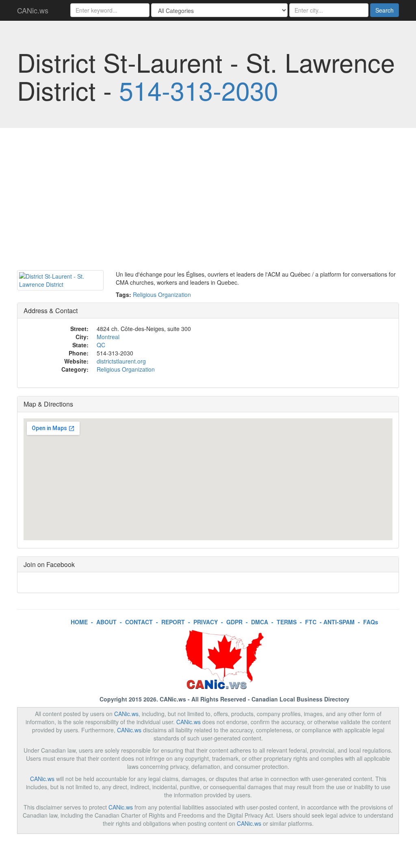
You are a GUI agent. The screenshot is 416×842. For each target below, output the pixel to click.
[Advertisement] (208, 201)
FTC (310, 622)
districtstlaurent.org (121, 361)
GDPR (234, 622)
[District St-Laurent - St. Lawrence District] (60, 280)
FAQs (370, 622)
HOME (79, 622)
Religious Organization (162, 294)
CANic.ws (32, 10)
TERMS (287, 622)
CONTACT (139, 622)
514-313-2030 (198, 89)
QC (101, 345)
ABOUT (106, 622)
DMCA (259, 622)
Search (384, 10)
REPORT (173, 622)
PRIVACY (205, 622)
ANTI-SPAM (339, 622)
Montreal (108, 337)
